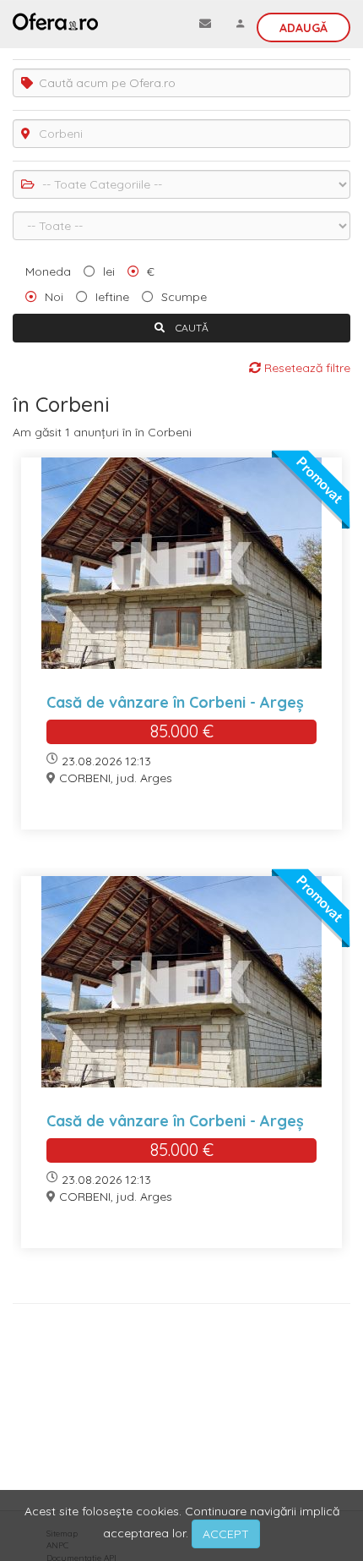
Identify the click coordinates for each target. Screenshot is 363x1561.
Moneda (48, 271)
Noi (54, 296)
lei (109, 271)
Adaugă (303, 28)
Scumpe (184, 296)
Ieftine (112, 296)
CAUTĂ (191, 327)
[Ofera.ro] (55, 21)
